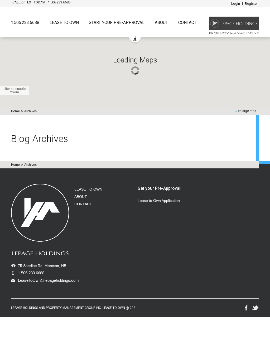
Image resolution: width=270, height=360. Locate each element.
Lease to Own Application (159, 200)
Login (235, 4)
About (161, 23)
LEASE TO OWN (88, 189)
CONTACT (83, 204)
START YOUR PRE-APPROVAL (116, 23)
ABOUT (80, 196)
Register (251, 4)
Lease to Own (64, 23)
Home (15, 111)
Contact (187, 23)
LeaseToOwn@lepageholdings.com (48, 280)
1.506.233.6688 (25, 23)
